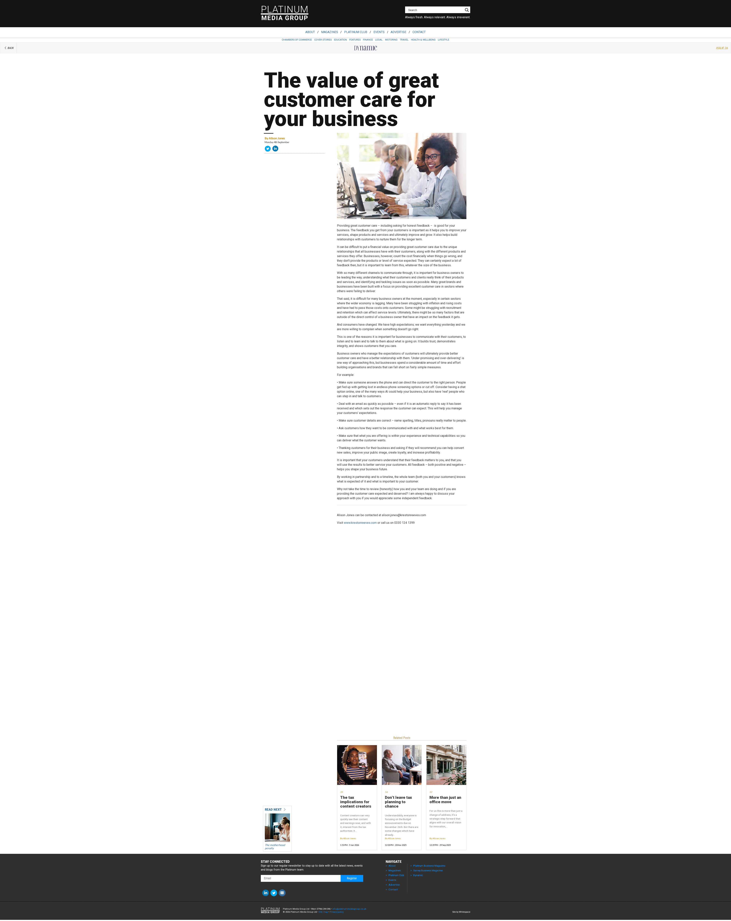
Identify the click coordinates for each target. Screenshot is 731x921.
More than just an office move (445, 799)
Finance (368, 39)
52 (430, 792)
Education (340, 39)
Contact (419, 32)
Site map (323, 912)
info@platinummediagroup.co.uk (349, 909)
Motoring (391, 39)
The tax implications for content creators (355, 802)
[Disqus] (401, 584)
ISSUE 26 (722, 48)
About (310, 32)
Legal (379, 39)
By (275, 138)
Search (412, 10)
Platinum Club (355, 32)
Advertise (398, 32)
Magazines (329, 32)
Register (352, 878)
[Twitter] (268, 150)
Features (355, 39)
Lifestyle (443, 39)
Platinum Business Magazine (429, 865)
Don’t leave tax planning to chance (398, 802)
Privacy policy (337, 912)
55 (341, 792)
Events (379, 32)
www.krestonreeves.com (360, 523)
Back (10, 48)
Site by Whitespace (461, 912)
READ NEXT (274, 809)
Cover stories (323, 39)
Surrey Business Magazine (428, 870)
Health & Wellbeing (423, 39)
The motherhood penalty (275, 846)
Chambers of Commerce (297, 39)
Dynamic (418, 875)
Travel (404, 39)
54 (386, 792)
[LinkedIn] (275, 150)
